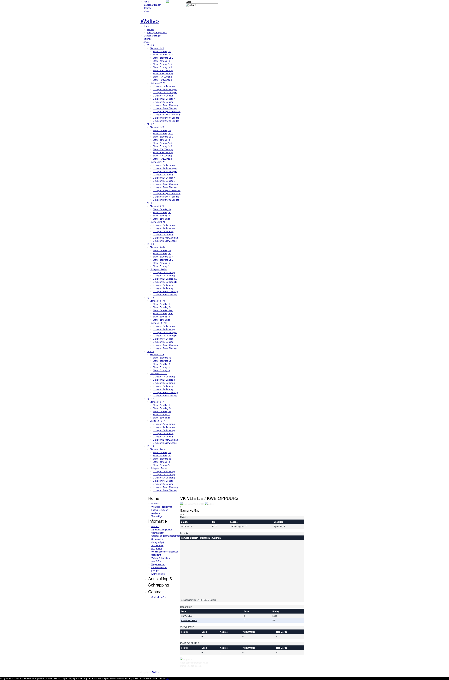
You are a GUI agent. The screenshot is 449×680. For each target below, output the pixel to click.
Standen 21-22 (157, 127)
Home (146, 1)
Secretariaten (157, 532)
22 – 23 (150, 44)
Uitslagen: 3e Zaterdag (164, 382)
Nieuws (150, 29)
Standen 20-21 (157, 206)
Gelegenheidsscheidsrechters (165, 535)
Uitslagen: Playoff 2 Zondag (166, 120)
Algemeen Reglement (161, 529)
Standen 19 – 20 (158, 247)
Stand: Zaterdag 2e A (163, 54)
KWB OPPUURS (189, 620)
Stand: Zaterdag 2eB (163, 313)
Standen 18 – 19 (158, 300)
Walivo (149, 20)
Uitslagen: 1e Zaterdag (164, 86)
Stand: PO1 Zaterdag (163, 70)
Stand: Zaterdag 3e (162, 363)
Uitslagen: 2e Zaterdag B (165, 92)
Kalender (147, 7)
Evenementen (158, 573)
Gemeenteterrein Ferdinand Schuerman (201, 537)
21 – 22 (150, 123)
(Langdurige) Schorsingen (157, 544)
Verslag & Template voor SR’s (160, 559)
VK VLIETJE (186, 615)
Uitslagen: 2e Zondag (163, 234)
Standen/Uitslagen (152, 4)
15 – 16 (150, 445)
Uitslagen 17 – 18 (158, 373)
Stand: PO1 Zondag (162, 76)
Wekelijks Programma (157, 32)
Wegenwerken (158, 564)
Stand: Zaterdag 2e (162, 212)
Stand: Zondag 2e (161, 218)
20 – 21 (150, 202)
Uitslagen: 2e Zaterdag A (165, 89)
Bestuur (155, 526)
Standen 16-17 (157, 401)
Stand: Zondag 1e (161, 60)
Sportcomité (157, 538)
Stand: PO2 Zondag (162, 79)
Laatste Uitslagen (159, 509)
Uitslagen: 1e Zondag (163, 95)
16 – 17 (150, 398)
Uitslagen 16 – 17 (158, 420)
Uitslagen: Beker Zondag (165, 108)
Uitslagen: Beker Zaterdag (165, 104)
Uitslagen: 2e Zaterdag (164, 228)
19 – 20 (150, 243)
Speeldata (156, 554)
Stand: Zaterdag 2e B (163, 57)
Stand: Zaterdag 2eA (163, 310)
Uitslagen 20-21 (157, 221)
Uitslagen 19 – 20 (158, 269)
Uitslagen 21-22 (157, 161)
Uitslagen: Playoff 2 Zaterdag (166, 114)
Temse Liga (156, 516)
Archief (146, 10)
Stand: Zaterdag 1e (162, 51)
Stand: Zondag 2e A (162, 63)
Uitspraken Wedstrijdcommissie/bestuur (164, 550)
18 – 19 (150, 297)
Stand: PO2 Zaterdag (163, 73)
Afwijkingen (156, 512)
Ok (167, 678)
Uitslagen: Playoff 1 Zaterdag (166, 111)
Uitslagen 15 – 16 (158, 468)
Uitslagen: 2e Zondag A (164, 98)
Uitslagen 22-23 (157, 82)
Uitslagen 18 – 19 (158, 322)
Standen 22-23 (157, 48)
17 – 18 (150, 351)
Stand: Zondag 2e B (162, 67)
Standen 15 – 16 (158, 449)
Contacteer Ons (158, 596)
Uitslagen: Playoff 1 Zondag (166, 117)
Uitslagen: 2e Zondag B (164, 101)
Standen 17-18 (157, 354)
